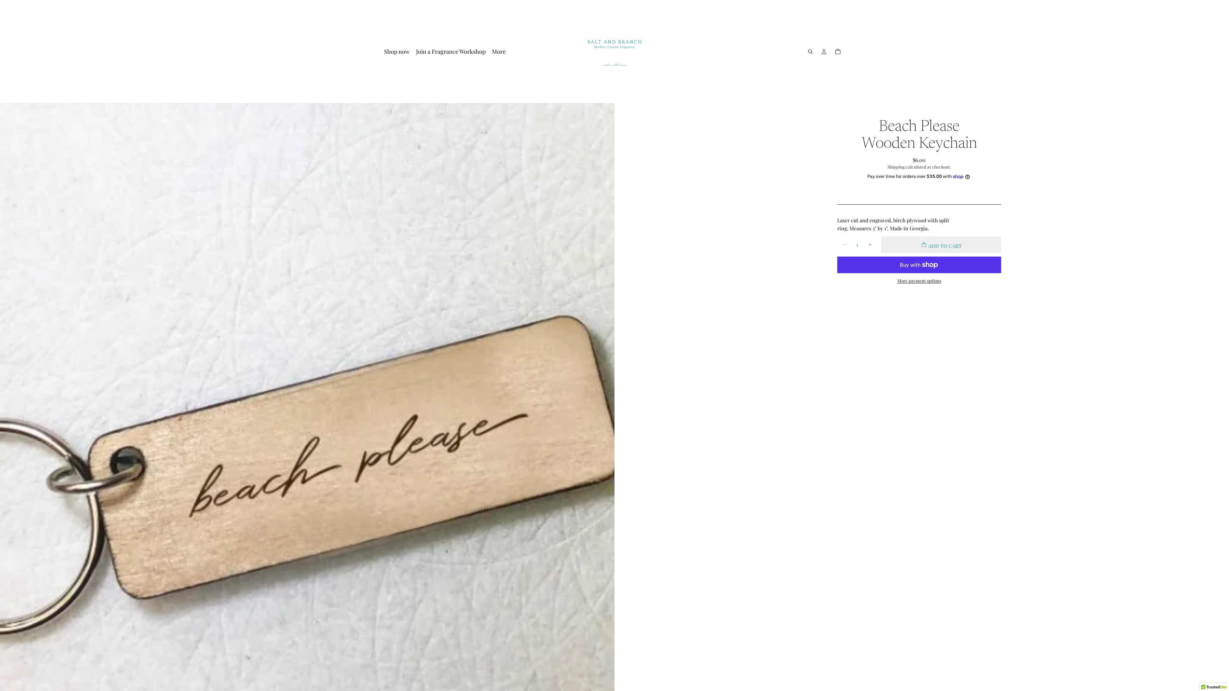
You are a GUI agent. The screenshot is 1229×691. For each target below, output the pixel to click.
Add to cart (944, 245)
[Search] (810, 51)
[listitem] (499, 51)
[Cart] (838, 51)
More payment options (919, 280)
